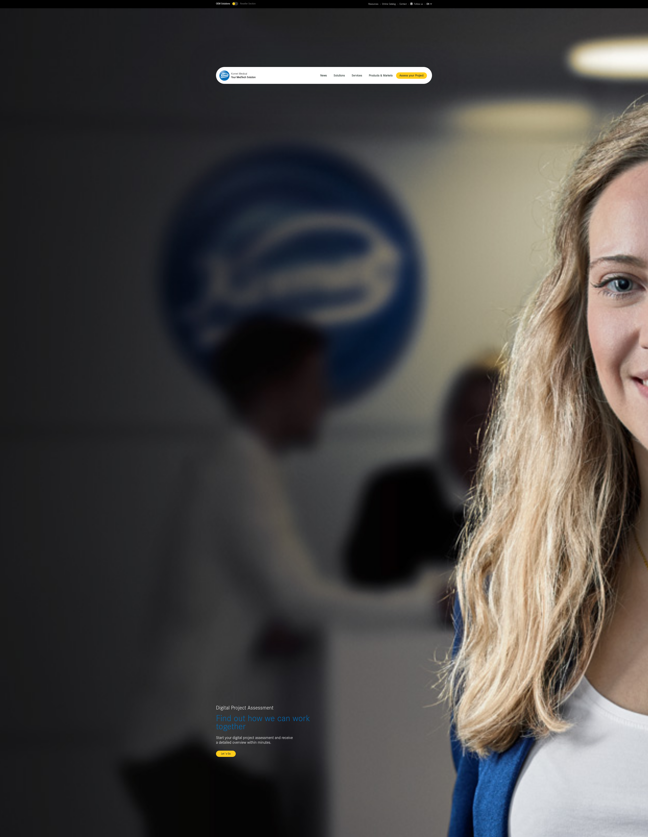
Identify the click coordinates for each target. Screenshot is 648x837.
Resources (373, 4)
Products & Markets (381, 75)
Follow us (418, 4)
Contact (403, 4)
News (323, 75)
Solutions (339, 75)
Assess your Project (411, 75)
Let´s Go (226, 753)
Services (357, 75)
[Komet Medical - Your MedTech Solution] (224, 76)
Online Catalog (389, 4)
